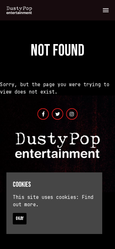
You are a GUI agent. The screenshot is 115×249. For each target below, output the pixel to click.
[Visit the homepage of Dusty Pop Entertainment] (19, 10)
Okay (20, 218)
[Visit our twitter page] (57, 114)
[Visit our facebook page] (43, 114)
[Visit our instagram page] (72, 114)
